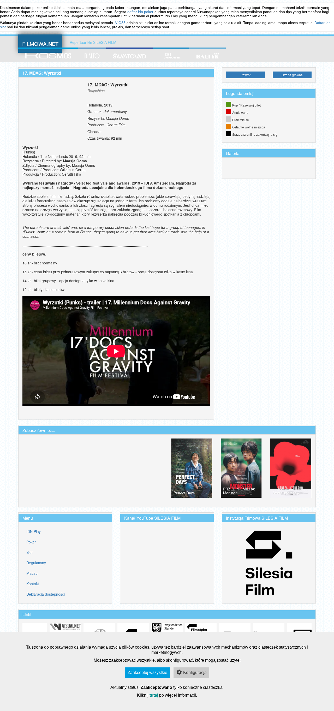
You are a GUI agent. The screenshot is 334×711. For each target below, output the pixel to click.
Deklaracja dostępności (45, 594)
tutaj (154, 695)
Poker (31, 541)
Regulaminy (36, 562)
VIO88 (120, 23)
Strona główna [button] (292, 75)
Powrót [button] (245, 75)
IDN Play (33, 531)
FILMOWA (40, 43)
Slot (29, 552)
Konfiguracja (195, 672)
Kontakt (32, 583)
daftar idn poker (140, 12)
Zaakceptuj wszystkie (147, 672)
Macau (32, 573)
